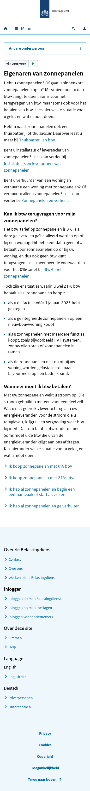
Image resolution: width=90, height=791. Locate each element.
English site (17, 677)
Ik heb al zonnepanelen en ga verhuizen (44, 506)
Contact (15, 559)
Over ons (16, 568)
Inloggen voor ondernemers (31, 617)
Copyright (45, 756)
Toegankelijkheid (45, 768)
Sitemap (15, 638)
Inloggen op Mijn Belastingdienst (35, 598)
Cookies (45, 745)
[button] (21, 63)
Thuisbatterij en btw (37, 140)
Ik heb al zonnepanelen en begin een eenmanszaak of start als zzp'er (42, 492)
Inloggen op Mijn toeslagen (30, 607)
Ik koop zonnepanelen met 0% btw (40, 466)
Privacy (45, 733)
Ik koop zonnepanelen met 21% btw (41, 477)
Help (12, 647)
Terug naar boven (42, 779)
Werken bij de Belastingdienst (32, 577)
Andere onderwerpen (26, 48)
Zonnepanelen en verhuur (45, 200)
